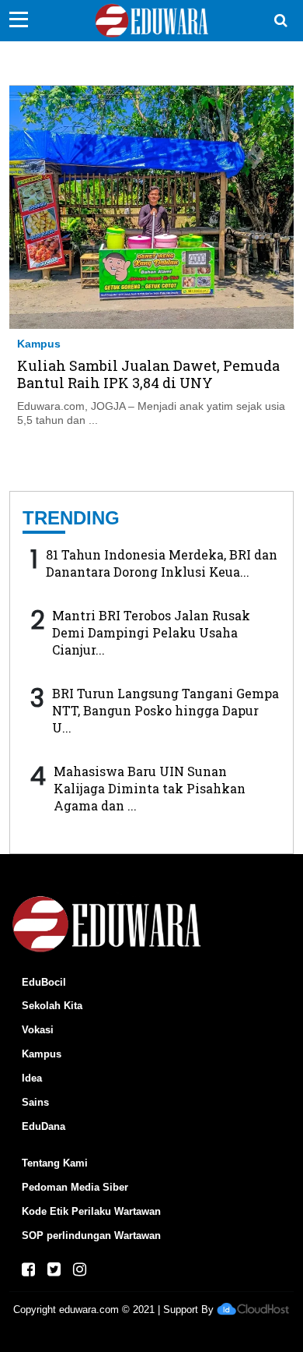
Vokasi (38, 1030)
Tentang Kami (55, 1163)
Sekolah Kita (52, 1005)
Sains (35, 1102)
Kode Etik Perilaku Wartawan (91, 1211)
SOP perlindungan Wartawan (91, 1235)
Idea (32, 1078)
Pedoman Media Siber (75, 1187)
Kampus (39, 343)
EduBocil (44, 982)
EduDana (43, 1126)
